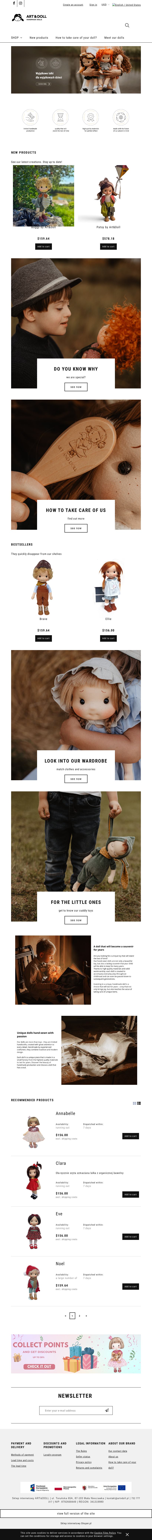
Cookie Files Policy (105, 1532)
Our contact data (117, 1451)
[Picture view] (134, 1102)
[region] (76, 70)
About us (113, 1456)
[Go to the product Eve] (33, 1232)
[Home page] (76, 16)
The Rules (81, 1451)
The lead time (18, 1466)
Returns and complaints (89, 1467)
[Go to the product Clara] (33, 1182)
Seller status (83, 1456)
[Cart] (137, 26)
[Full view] (139, 1102)
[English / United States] (126, 4)
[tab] (71, 90)
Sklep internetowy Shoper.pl (76, 1523)
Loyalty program (53, 1454)
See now (76, 387)
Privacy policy (84, 1462)
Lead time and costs (22, 1460)
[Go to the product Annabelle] (33, 1132)
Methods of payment (22, 1454)
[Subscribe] (107, 1410)
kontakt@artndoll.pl (118, 1498)
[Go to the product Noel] (33, 1282)
